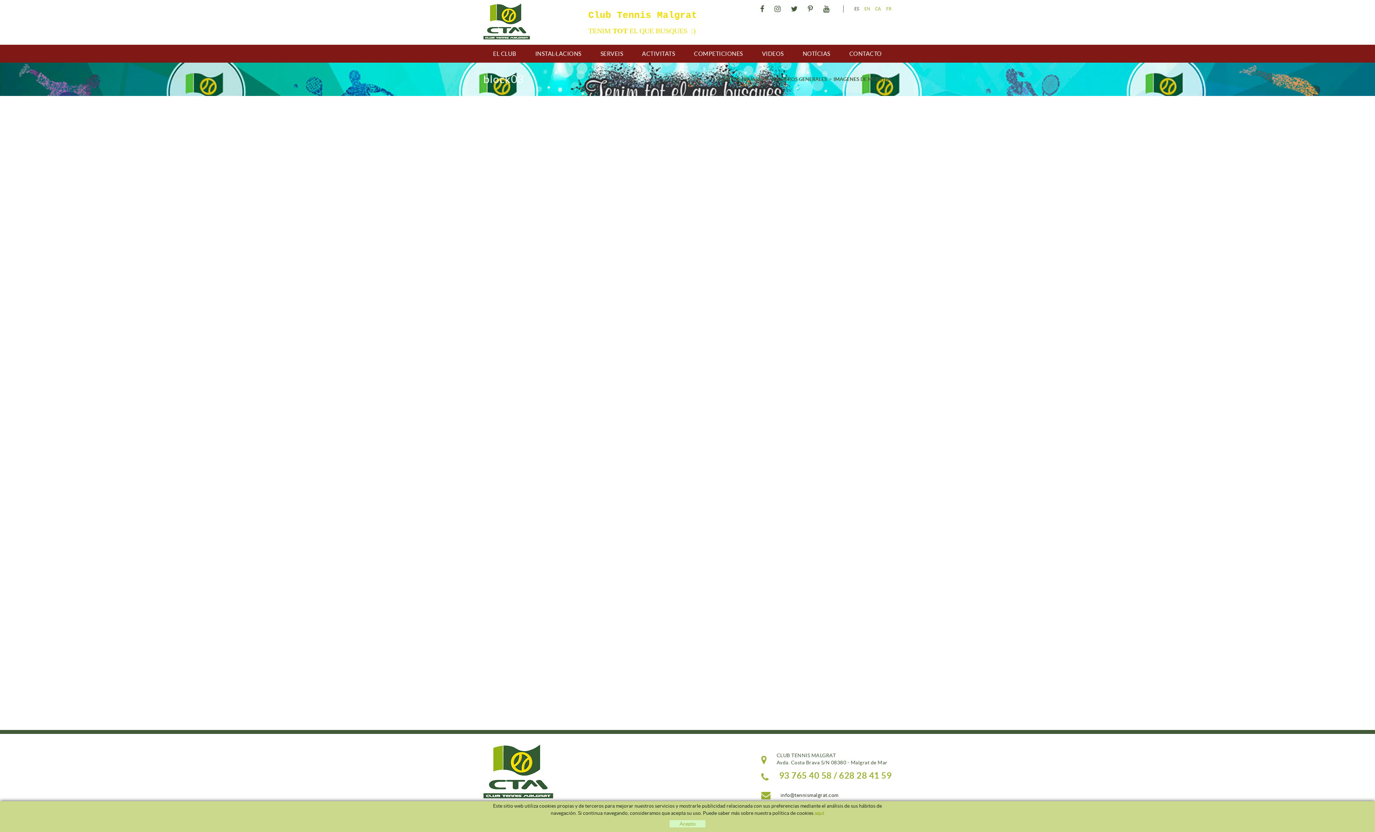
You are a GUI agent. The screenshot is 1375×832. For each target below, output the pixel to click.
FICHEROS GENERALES (800, 79)
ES (856, 8)
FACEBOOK (761, 9)
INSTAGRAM (777, 9)
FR (889, 8)
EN (867, 8)
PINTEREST (809, 9)
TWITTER (793, 9)
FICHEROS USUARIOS (742, 79)
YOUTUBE (825, 9)
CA (878, 8)
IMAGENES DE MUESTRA (863, 79)
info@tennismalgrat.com (810, 795)
